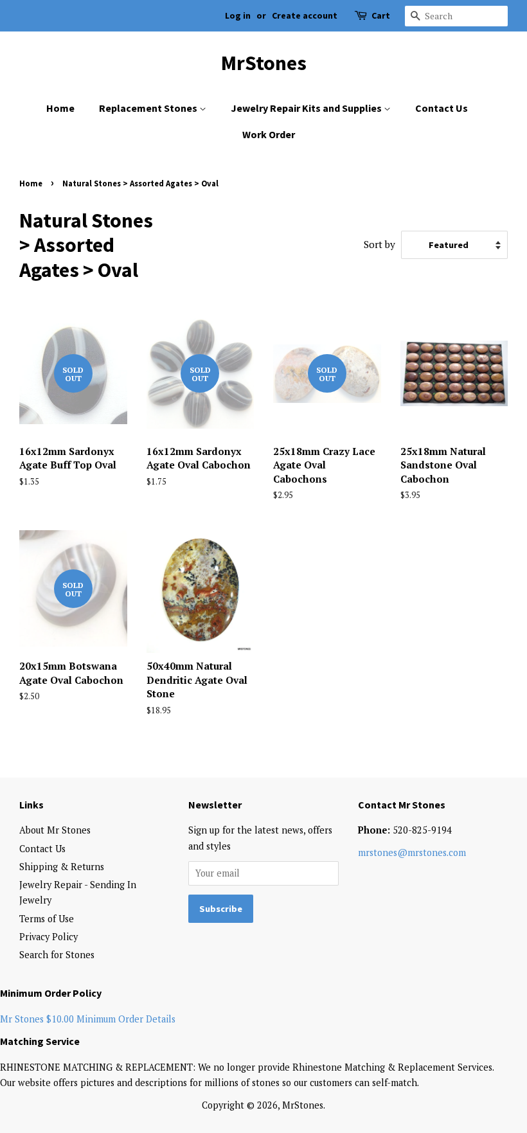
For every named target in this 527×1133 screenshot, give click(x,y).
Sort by (379, 244)
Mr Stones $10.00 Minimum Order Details (87, 1019)
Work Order (268, 134)
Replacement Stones (149, 108)
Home (60, 108)
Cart (380, 15)
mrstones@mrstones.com (412, 852)
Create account (304, 15)
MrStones (264, 63)
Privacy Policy (48, 937)
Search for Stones (56, 955)
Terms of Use (46, 919)
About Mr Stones (55, 830)
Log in (238, 15)
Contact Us (441, 108)
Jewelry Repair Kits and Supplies (307, 108)
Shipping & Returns (61, 867)
